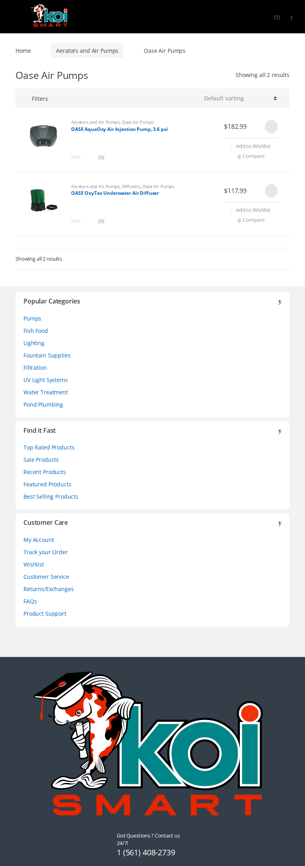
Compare (253, 155)
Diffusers (131, 186)
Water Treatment (45, 392)
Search (278, 16)
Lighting (33, 343)
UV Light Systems (45, 380)
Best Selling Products (50, 496)
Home (23, 50)
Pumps (32, 318)
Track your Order (45, 552)
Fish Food (35, 330)
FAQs (30, 601)
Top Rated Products (48, 447)
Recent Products (44, 472)
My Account (38, 539)
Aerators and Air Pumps (87, 50)
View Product (270, 126)
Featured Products (47, 484)
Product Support (44, 613)
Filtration (35, 367)
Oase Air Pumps (138, 122)
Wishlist (33, 564)
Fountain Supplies (47, 355)
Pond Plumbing (43, 404)
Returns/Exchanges (48, 589)
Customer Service (46, 576)
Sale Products (41, 459)
